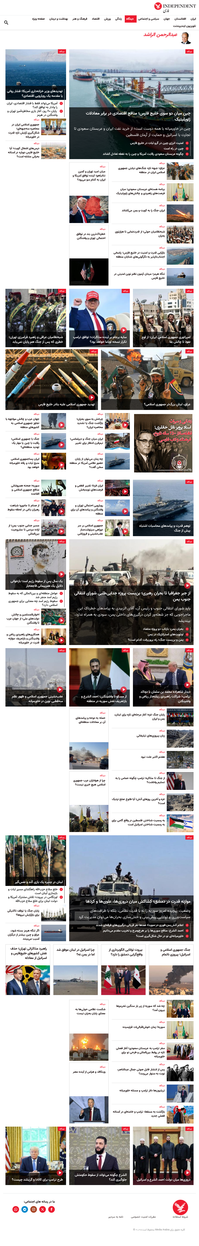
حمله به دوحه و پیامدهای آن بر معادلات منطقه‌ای (90, 720)
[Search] (6, 22)
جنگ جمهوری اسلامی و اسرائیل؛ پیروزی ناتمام (175, 952)
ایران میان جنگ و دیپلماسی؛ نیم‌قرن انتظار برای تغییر (86, 441)
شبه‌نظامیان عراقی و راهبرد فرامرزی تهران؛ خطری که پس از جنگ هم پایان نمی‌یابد (36, 339)
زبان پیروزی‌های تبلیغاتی (151, 735)
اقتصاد (96, 19)
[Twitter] (42, 1209)
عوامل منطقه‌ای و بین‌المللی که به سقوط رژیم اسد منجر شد (33, 595)
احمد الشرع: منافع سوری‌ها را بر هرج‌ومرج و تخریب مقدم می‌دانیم (143, 931)
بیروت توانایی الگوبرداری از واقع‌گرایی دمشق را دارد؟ (125, 952)
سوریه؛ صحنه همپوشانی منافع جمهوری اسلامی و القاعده (25, 489)
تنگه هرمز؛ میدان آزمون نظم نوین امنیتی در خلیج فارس (139, 276)
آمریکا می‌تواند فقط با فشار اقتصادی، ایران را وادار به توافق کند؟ (32, 105)
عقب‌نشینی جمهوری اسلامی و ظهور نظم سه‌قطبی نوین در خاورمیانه (37, 699)
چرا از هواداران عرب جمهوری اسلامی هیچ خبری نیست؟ (89, 782)
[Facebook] (51, 1209)
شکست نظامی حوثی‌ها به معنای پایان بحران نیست (90, 1011)
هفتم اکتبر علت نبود (153, 757)
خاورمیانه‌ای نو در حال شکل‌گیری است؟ (159, 936)
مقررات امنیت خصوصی (143, 1217)
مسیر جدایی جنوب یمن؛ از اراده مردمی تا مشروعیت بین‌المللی (24, 529)
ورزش (107, 19)
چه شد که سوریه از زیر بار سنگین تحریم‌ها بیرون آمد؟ (140, 1008)
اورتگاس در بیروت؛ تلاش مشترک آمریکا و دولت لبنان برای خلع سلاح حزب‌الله (33, 899)
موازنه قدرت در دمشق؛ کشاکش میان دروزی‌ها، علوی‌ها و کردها (138, 902)
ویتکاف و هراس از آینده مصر (89, 1072)
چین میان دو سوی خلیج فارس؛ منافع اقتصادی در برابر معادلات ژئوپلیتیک (138, 116)
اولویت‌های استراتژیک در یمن (165, 634)
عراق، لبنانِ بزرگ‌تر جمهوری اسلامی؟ (167, 404)
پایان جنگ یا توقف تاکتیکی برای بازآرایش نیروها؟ (23, 913)
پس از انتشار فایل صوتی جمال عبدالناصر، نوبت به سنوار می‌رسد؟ (141, 1071)
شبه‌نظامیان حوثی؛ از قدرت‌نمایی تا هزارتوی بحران (140, 233)
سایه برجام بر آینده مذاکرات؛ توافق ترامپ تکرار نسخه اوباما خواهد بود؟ (100, 339)
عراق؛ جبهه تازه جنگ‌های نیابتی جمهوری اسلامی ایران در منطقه (141, 170)
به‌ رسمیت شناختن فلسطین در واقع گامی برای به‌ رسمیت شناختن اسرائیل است (138, 822)
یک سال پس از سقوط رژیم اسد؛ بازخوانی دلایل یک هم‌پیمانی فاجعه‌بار (36, 584)
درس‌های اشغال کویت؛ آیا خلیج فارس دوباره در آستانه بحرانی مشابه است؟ (23, 152)
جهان (167, 19)
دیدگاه (130, 19)
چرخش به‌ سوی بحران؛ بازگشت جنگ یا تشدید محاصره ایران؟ (90, 423)
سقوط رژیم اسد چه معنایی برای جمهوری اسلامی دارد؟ (33, 603)
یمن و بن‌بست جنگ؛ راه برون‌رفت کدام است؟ (155, 640)
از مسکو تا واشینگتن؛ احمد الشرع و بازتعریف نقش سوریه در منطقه (104, 699)
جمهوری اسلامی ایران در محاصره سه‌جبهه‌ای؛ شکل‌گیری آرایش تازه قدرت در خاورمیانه (23, 130)
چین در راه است (173, 149)
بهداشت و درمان (58, 19)
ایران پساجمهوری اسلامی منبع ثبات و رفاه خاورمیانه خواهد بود (24, 463)
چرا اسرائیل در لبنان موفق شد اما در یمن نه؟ (76, 952)
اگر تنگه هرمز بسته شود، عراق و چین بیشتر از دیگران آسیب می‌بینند (23, 934)
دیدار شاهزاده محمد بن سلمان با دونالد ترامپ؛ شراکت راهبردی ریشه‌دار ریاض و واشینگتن (164, 696)
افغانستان (180, 19)
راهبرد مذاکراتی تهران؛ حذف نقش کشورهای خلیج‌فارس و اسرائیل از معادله (28, 953)
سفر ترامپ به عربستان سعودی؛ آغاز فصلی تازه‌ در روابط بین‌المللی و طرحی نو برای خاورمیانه (140, 1052)
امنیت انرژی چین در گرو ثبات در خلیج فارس (156, 143)
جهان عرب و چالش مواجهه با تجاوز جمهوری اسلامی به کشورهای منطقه (22, 423)
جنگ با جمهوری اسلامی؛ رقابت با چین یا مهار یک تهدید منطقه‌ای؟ (25, 443)
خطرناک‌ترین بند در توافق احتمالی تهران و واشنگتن (90, 236)
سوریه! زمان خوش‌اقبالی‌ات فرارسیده (144, 1027)
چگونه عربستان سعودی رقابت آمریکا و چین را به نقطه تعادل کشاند (143, 154)
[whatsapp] (15, 1209)
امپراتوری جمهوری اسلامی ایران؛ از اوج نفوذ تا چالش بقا (166, 339)
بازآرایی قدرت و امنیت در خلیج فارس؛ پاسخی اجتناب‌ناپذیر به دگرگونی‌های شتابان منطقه (139, 254)
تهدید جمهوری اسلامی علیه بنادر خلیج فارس (66, 404)
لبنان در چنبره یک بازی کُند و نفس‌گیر (39, 882)
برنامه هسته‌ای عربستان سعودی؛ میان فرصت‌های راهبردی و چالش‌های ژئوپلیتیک (140, 191)
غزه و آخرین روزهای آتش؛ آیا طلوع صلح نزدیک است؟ (138, 801)
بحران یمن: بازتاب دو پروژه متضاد (163, 629)
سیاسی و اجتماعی (148, 19)
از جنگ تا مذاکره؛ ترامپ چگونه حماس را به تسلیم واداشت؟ (140, 780)
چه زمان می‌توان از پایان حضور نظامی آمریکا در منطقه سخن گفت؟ (86, 463)
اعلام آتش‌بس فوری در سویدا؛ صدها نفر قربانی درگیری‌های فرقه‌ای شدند (139, 925)
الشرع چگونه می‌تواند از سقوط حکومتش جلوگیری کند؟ (101, 1177)
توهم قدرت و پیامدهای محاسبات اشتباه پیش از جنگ (164, 528)
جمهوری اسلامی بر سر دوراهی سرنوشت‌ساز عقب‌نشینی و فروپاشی (90, 529)
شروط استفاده (180, 1217)
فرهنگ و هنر (79, 19)
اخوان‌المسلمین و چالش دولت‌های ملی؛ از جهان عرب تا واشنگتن (23, 618)
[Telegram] (24, 1209)
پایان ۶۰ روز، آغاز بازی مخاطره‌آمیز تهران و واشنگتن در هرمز (32, 113)
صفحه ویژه (38, 19)
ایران (193, 19)
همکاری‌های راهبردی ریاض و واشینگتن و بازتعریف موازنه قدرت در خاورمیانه (23, 638)
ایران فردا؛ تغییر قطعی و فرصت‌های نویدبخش (89, 487)
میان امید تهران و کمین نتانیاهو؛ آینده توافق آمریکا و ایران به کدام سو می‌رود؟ (89, 175)
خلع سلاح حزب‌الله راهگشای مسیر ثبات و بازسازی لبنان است (33, 891)
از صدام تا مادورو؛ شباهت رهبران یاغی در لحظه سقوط (23, 507)
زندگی (118, 19)
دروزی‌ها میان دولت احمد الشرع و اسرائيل (163, 1179)
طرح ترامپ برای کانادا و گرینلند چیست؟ (37, 1179)
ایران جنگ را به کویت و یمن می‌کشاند (143, 210)
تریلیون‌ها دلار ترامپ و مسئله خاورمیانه (142, 1090)
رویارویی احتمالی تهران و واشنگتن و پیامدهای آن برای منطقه (87, 509)
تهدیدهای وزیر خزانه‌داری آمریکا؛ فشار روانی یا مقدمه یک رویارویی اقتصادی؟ (35, 94)
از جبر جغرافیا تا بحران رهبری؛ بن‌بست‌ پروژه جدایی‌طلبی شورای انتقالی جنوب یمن (132, 596)
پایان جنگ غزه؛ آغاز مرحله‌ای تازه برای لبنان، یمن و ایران (139, 716)
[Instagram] (33, 1209)
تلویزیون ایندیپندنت (184, 26)
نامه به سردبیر (115, 1217)
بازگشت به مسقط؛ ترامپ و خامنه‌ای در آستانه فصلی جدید (139, 1113)
